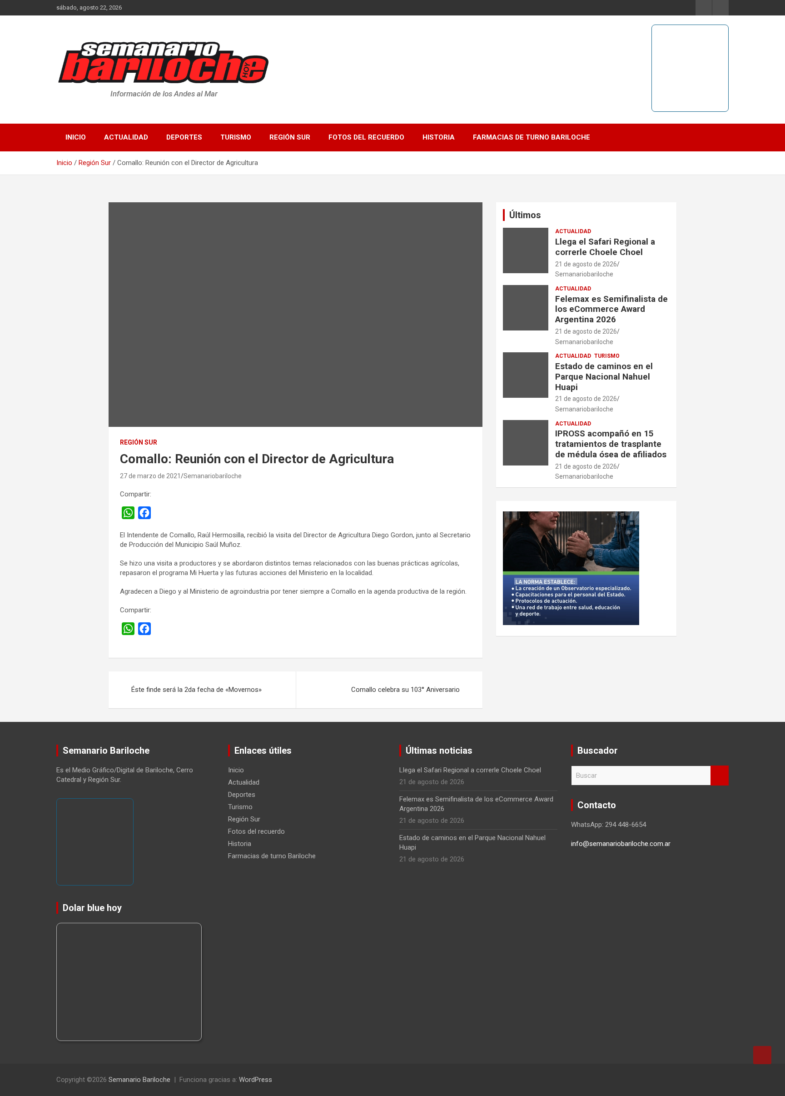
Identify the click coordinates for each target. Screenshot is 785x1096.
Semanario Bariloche (139, 1080)
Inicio (75, 137)
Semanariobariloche (213, 476)
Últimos (525, 215)
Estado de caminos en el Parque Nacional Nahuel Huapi (604, 376)
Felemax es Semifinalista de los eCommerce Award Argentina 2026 (611, 309)
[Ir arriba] (762, 1055)
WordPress (255, 1080)
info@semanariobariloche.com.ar (621, 844)
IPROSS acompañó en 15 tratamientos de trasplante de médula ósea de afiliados (610, 444)
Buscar (719, 776)
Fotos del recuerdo (366, 137)
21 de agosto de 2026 (586, 264)
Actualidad (126, 137)
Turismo (235, 137)
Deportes (184, 137)
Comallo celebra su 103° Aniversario (405, 690)
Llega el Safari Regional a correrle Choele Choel (605, 246)
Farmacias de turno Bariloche (531, 137)
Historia (438, 137)
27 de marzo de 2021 (150, 476)
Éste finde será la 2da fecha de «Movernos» (196, 690)
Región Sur (289, 137)
